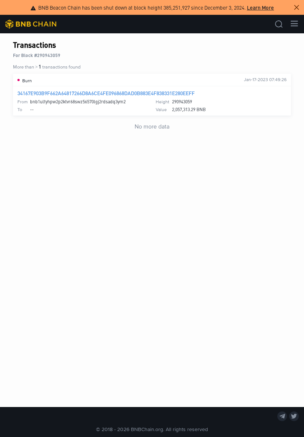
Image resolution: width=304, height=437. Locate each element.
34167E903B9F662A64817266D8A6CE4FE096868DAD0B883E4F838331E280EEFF (106, 93)
